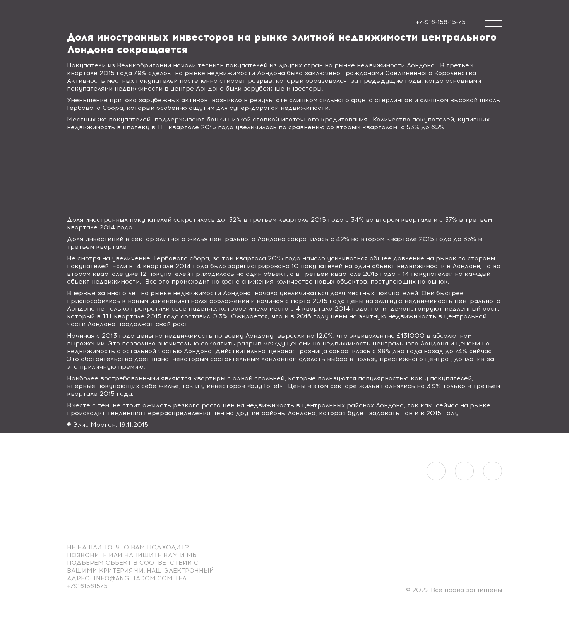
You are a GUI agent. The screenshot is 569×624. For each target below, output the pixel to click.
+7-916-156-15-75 (441, 22)
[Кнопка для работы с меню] (493, 23)
